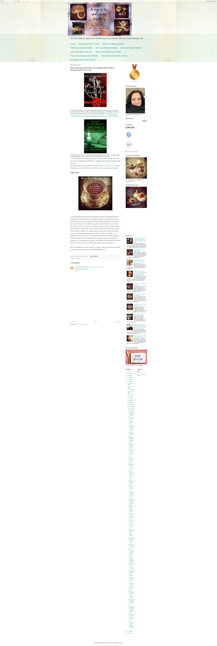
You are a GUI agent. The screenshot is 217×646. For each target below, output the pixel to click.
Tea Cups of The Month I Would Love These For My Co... (131, 617)
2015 (128, 631)
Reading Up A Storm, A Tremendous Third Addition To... (131, 452)
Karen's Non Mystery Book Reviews (84, 56)
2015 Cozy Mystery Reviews (81, 52)
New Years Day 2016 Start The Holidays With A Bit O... (131, 625)
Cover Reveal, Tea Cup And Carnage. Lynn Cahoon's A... (131, 524)
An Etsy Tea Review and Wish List (131, 487)
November (130, 386)
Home (73, 44)
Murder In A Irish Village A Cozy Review (131, 482)
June (129, 398)
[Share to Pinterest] (97, 256)
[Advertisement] (95, 308)
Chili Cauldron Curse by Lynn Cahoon (139, 295)
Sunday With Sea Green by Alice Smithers (131, 501)
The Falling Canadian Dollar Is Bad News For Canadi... (131, 494)
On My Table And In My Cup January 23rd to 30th (131, 420)
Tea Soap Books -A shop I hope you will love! (131, 460)
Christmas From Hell (75, 116)
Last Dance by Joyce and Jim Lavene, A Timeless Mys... (131, 586)
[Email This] (91, 256)
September (130, 391)
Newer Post (73, 321)
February (130, 406)
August (130, 394)
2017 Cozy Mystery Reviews (106, 48)
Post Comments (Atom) (82, 324)
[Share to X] (94, 256)
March (129, 404)
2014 (128, 633)
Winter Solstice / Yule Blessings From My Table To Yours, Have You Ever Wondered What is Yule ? (140, 273)
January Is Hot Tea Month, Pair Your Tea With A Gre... (131, 602)
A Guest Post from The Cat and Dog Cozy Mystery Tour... (140, 261)
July (129, 396)
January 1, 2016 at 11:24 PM (96, 267)
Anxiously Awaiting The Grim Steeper (131, 445)
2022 (128, 371)
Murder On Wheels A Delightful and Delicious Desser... (131, 594)
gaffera (111, 642)
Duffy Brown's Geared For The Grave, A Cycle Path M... (131, 428)
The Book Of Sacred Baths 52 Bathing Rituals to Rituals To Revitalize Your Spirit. (140, 240)
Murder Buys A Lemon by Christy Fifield (139, 250)
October (130, 389)
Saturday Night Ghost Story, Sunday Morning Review (131, 508)
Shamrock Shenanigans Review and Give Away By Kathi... (131, 609)
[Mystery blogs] (134, 82)
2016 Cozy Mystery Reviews (131, 48)
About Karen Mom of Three (89, 44)
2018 (128, 377)
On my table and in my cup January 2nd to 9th (131, 566)
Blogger (121, 642)
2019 (128, 375)
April (129, 402)
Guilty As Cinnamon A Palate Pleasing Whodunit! (131, 559)
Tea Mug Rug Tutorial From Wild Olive (131, 579)
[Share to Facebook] (95, 256)
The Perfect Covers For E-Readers (131, 545)
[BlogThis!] (92, 256)
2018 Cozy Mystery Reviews (81, 48)
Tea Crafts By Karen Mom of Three (114, 56)
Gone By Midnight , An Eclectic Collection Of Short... (131, 439)
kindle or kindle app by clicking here (110, 116)
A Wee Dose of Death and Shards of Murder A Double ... (131, 413)
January (130, 408)
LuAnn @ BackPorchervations (81, 267)
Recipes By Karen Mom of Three (83, 60)
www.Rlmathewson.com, (109, 165)
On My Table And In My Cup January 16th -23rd (131, 466)
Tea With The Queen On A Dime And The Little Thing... (131, 540)
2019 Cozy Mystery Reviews (113, 44)
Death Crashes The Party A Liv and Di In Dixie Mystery (131, 551)
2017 (128, 379)
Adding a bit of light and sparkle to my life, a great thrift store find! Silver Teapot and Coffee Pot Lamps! (140, 326)
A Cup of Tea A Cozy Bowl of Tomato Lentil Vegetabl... (131, 573)
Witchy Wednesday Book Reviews (108, 52)
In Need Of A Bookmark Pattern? (131, 433)
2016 (128, 381)
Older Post (117, 321)
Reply (75, 271)
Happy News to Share (139, 314)
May (129, 400)
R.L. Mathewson (77, 258)
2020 (128, 373)
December (130, 383)
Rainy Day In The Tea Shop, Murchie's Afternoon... (140, 336)
